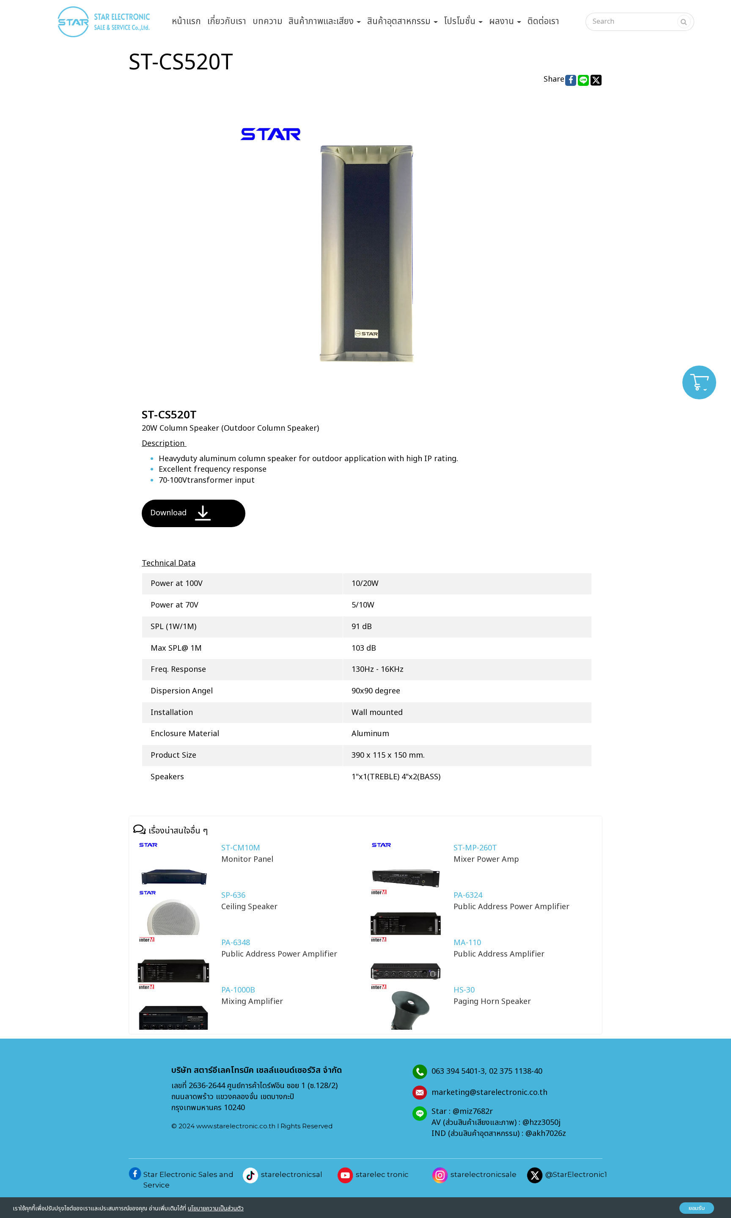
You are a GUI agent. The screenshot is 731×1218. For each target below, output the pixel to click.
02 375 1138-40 (515, 1071)
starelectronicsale (484, 1174)
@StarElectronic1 (576, 1174)
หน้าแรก (186, 21)
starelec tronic (382, 1174)
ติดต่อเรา (543, 21)
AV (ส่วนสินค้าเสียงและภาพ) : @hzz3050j (498, 1122)
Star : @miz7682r (462, 1111)
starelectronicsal (291, 1174)
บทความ (268, 21)
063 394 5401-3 (458, 1071)
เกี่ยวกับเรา (226, 21)
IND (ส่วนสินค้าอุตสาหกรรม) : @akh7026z (498, 1133)
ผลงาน (502, 21)
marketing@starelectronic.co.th (489, 1092)
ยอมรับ (697, 1208)
